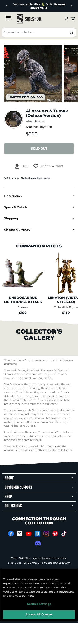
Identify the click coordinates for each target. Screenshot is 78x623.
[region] (39, 595)
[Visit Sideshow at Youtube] (28, 533)
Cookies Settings (39, 604)
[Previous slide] (7, 6)
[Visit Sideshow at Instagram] (46, 533)
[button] (48, 166)
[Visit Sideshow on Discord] (37, 543)
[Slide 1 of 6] (33, 73)
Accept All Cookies (39, 614)
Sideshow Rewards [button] (35, 178)
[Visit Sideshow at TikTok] (64, 533)
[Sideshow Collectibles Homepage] (29, 19)
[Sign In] (66, 18)
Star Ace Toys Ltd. (39, 127)
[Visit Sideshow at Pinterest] (55, 533)
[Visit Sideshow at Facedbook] (11, 533)
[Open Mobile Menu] (8, 18)
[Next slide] (71, 6)
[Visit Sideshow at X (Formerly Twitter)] (19, 534)
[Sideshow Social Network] (37, 533)
